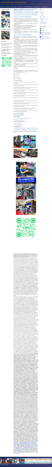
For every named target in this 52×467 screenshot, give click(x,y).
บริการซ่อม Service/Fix (36, 6)
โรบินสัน (15, 445)
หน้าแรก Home (2, 6)
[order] (5, 35)
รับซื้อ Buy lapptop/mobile (28, 6)
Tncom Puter (19, 123)
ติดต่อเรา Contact (13, 6)
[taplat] (5, 23)
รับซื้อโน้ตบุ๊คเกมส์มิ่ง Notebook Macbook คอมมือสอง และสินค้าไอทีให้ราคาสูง (45, 33)
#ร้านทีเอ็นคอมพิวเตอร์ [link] (31, 451)
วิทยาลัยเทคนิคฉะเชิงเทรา (26, 443)
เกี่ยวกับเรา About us (20, 6)
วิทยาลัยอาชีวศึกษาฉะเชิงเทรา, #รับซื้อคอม (28, 442)
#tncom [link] (33, 452)
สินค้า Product (8, 6)
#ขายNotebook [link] (24, 452)
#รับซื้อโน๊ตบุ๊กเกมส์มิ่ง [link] (29, 452)
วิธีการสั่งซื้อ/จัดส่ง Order (44, 6)
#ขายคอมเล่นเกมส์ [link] (19, 452)
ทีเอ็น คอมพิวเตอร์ (19, 124)
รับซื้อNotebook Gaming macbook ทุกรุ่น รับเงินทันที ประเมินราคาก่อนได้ (26, 129)
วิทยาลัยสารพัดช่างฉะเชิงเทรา (26, 444)
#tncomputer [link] (36, 452)
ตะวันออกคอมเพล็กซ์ (34, 445)
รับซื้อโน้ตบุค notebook (43, 21)
